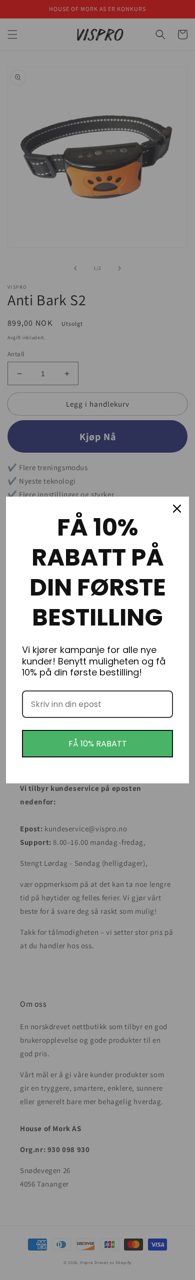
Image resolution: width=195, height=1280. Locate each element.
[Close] (177, 509)
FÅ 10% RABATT (97, 743)
